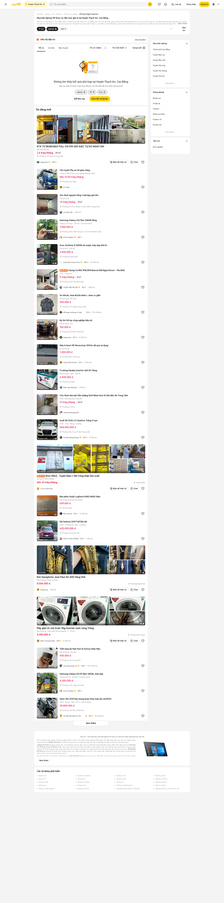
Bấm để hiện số (119, 162)
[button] (5, 4)
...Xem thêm (182, 23)
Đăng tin (204, 4)
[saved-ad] (159, 4)
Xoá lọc (184, 29)
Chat (136, 162)
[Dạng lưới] (144, 48)
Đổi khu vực (79, 98)
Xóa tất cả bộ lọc (100, 98)
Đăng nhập (191, 4)
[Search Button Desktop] (150, 4)
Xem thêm (91, 723)
